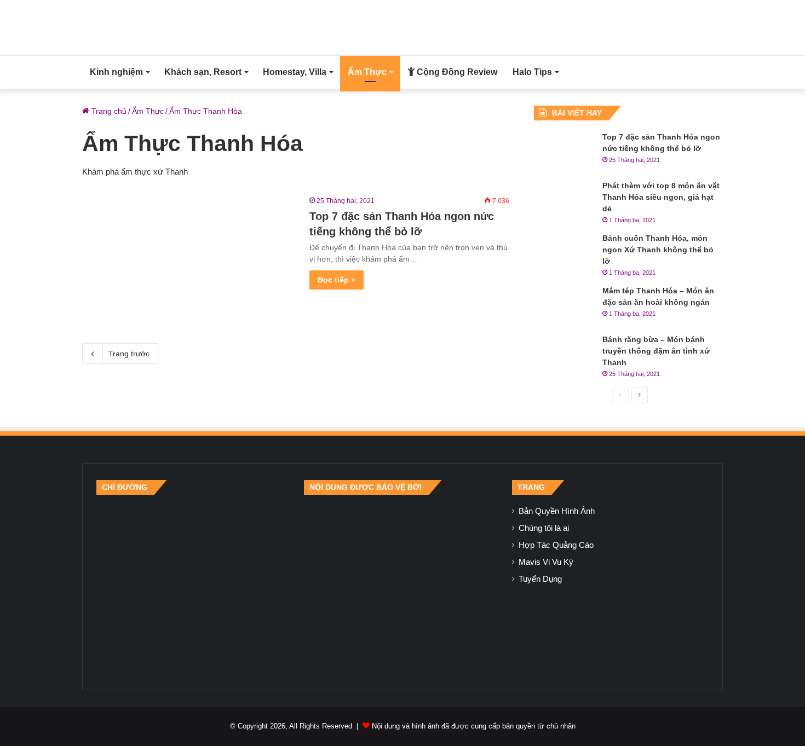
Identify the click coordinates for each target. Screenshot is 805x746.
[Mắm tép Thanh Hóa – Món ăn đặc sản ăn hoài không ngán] (564, 305)
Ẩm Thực (367, 72)
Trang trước (129, 353)
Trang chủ (108, 111)
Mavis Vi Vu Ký (546, 562)
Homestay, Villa (294, 72)
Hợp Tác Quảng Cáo (556, 545)
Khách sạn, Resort (203, 72)
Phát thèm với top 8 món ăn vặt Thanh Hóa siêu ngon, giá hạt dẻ (661, 197)
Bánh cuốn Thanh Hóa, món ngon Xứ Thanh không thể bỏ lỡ (658, 249)
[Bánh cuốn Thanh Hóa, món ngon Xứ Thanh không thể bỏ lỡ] (564, 253)
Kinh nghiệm (116, 72)
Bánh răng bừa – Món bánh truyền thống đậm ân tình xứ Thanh (656, 351)
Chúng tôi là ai (544, 528)
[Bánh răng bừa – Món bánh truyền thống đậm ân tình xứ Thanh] (564, 354)
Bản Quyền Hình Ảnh (557, 511)
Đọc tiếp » (336, 279)
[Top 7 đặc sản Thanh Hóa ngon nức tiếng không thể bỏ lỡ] (189, 255)
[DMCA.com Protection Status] (402, 585)
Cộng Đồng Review (456, 72)
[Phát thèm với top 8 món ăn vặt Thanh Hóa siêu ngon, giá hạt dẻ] (564, 200)
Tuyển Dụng (540, 579)
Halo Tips (532, 72)
